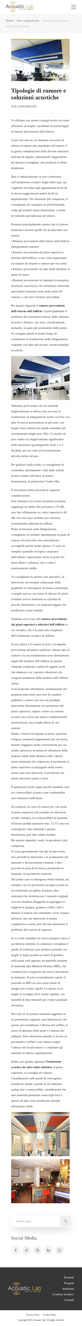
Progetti (69, 1283)
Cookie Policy (49, 1314)
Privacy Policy (33, 1314)
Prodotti (69, 1277)
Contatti (69, 1299)
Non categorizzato (28, 20)
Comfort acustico (63, 1294)
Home (10, 20)
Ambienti (68, 1288)
